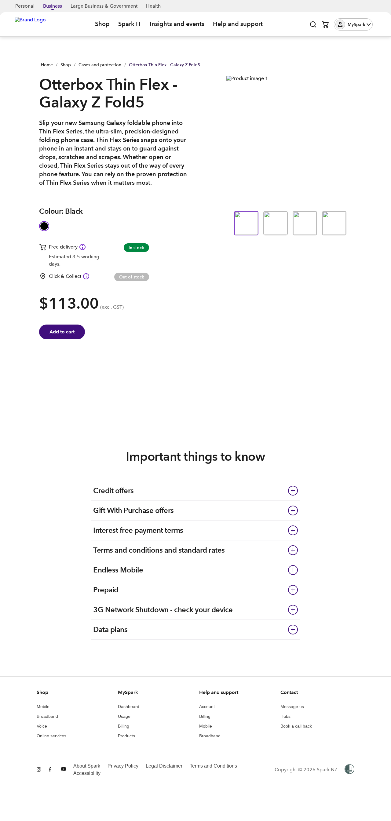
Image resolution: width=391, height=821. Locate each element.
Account (207, 706)
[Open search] (313, 24)
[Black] (44, 226)
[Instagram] (39, 769)
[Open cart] (325, 24)
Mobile (43, 706)
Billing (123, 726)
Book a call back (296, 726)
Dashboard (128, 706)
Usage (124, 716)
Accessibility (86, 773)
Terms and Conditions (213, 765)
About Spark (86, 765)
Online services (51, 735)
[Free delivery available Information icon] (82, 247)
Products (126, 735)
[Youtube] (63, 769)
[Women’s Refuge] (349, 769)
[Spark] (30, 24)
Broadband (47, 716)
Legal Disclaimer (164, 765)
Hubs (285, 716)
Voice (42, 726)
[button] (353, 24)
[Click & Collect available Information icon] (86, 276)
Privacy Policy (123, 765)
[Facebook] (51, 769)
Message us (292, 706)
